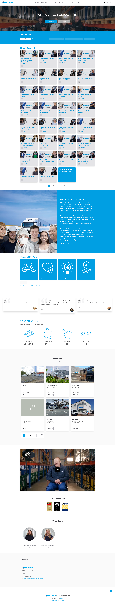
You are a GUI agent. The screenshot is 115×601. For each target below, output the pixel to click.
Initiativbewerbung (64, 21)
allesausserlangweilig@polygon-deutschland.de (34, 578)
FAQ (68, 2)
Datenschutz (60, 600)
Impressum (54, 600)
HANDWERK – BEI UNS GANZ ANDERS (49, 2)
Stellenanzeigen (51, 21)
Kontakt (26, 394)
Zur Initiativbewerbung (65, 243)
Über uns (36, 2)
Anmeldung (109, 2)
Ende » (65, 185)
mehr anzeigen (23, 282)
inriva (61, 598)
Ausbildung (62, 2)
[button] (104, 2)
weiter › (61, 185)
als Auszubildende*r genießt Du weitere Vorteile (31, 285)
